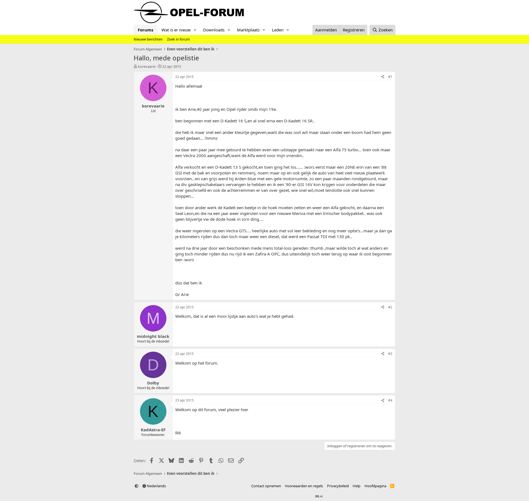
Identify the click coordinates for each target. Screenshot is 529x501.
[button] (195, 30)
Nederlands (156, 485)
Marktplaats (248, 30)
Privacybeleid (338, 485)
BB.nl (319, 496)
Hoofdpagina (375, 485)
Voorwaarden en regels (304, 485)
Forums (145, 30)
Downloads (214, 30)
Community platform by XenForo (250, 496)
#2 (390, 307)
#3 (390, 353)
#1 (390, 76)
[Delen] (382, 77)
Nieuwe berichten (148, 39)
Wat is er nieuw (176, 30)
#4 (390, 400)
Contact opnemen (266, 485)
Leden (278, 30)
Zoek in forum (178, 39)
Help (356, 485)
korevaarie (146, 66)
